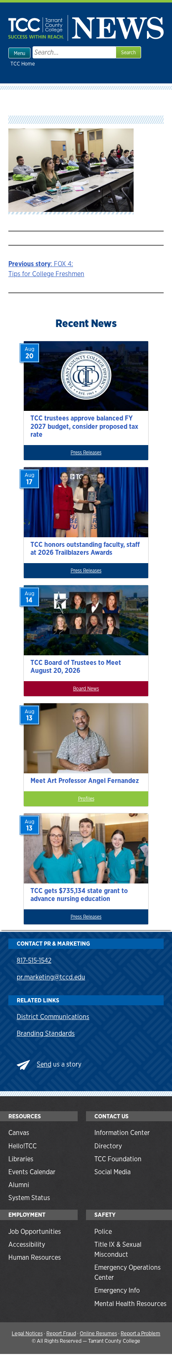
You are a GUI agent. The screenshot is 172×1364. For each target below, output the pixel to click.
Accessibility (26, 1244)
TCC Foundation (118, 1159)
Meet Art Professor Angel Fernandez (84, 780)
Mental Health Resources (130, 1303)
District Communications (53, 1016)
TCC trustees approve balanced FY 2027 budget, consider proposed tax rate (84, 426)
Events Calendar (32, 1172)
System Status (29, 1197)
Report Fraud (61, 1333)
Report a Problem (140, 1333)
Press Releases (86, 452)
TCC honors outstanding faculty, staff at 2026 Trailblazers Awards (85, 548)
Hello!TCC (22, 1146)
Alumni (18, 1184)
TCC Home (22, 63)
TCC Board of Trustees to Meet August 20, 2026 (75, 666)
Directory (108, 1146)
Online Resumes (98, 1333)
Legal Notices (27, 1333)
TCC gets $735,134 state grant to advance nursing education (79, 894)
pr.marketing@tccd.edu (51, 977)
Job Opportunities (34, 1231)
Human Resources (34, 1257)
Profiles (86, 798)
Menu (19, 53)
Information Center (122, 1132)
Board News (86, 688)
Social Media (112, 1172)
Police (103, 1231)
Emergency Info (117, 1290)
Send (44, 1064)
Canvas (18, 1132)
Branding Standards (46, 1033)
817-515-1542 (34, 960)
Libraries (20, 1159)
